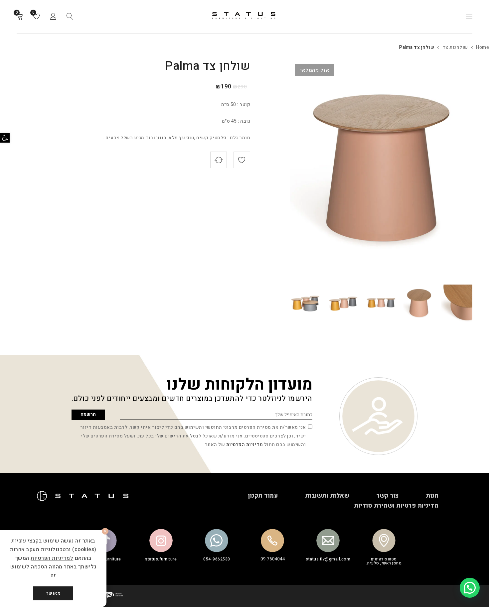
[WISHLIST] (242, 160)
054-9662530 (216, 559)
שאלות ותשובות (327, 495)
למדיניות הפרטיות (52, 558)
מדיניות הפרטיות (244, 444)
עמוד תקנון (263, 495)
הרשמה (88, 414)
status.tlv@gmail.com (328, 559)
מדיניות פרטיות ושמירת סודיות (396, 505)
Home (482, 47)
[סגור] (105, 531)
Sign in (53, 17)
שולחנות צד (455, 47)
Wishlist (33, 12)
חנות (432, 495)
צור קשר (388, 495)
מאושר (53, 593)
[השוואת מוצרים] (218, 160)
